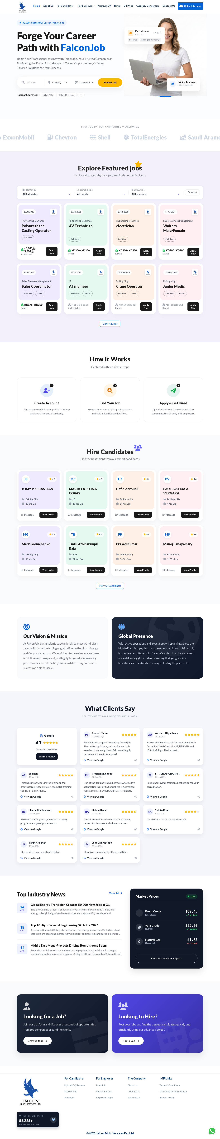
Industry (30, 190)
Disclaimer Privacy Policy (173, 1091)
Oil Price (128, 5)
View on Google (95, 760)
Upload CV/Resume (74, 1085)
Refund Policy (166, 1097)
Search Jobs (70, 1091)
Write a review (47, 756)
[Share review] (135, 760)
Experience (86, 190)
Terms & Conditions (169, 1085)
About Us (48, 5)
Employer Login (104, 1097)
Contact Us (169, 5)
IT (81, 95)
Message (29, 514)
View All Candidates (110, 585)
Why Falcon (134, 1097)
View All (114, 893)
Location (139, 190)
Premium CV (104, 5)
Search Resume (104, 1091)
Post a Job (129, 1040)
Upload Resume (192, 6)
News (117, 5)
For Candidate (65, 5)
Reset (194, 192)
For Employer (85, 5)
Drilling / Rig (47, 95)
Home (36, 5)
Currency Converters (147, 5)
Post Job (100, 1085)
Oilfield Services (66, 95)
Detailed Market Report (166, 958)
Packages (69, 1097)
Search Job (110, 82)
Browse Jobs (35, 1040)
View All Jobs (110, 323)
